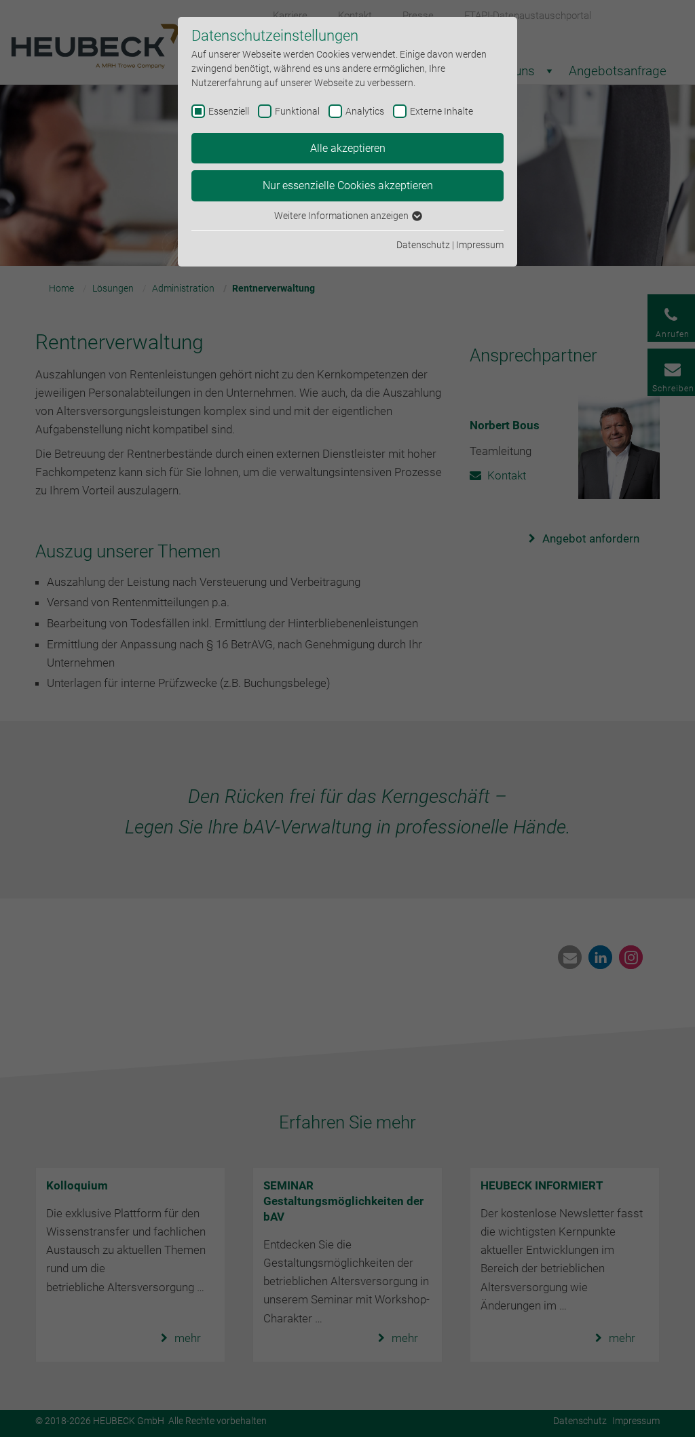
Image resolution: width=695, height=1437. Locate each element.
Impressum (480, 244)
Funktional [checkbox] (297, 111)
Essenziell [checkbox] (228, 111)
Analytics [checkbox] (364, 111)
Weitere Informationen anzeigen (342, 215)
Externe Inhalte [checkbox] (441, 111)
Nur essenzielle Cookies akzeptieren (348, 185)
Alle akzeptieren (348, 148)
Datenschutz (423, 244)
